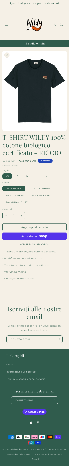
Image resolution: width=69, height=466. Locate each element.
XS (7, 176)
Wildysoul (15, 449)
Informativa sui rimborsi (55, 449)
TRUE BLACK (14, 188)
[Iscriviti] (58, 339)
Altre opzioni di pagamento (34, 244)
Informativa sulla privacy (21, 371)
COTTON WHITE (40, 188)
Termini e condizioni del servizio (25, 379)
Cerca (9, 364)
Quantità (7, 209)
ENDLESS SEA (41, 195)
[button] (6, 24)
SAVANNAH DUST (17, 202)
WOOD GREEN (15, 195)
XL (47, 176)
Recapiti (36, 459)
